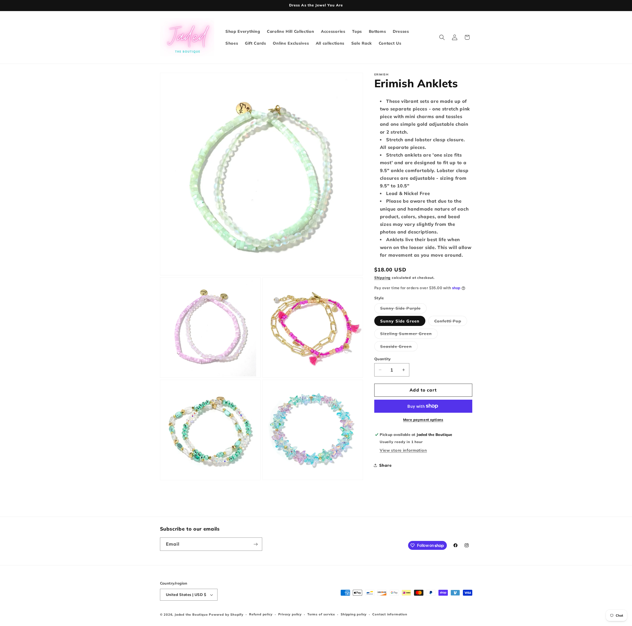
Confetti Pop (450, 322)
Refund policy (260, 614)
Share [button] (385, 465)
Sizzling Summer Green (409, 335)
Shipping (382, 277)
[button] (442, 37)
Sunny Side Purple (403, 309)
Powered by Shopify (226, 614)
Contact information (389, 614)
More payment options (423, 419)
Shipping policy (354, 614)
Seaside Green (399, 347)
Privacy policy (290, 614)
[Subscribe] (255, 544)
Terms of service (321, 614)
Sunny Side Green (399, 320)
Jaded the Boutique (191, 614)
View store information (403, 449)
